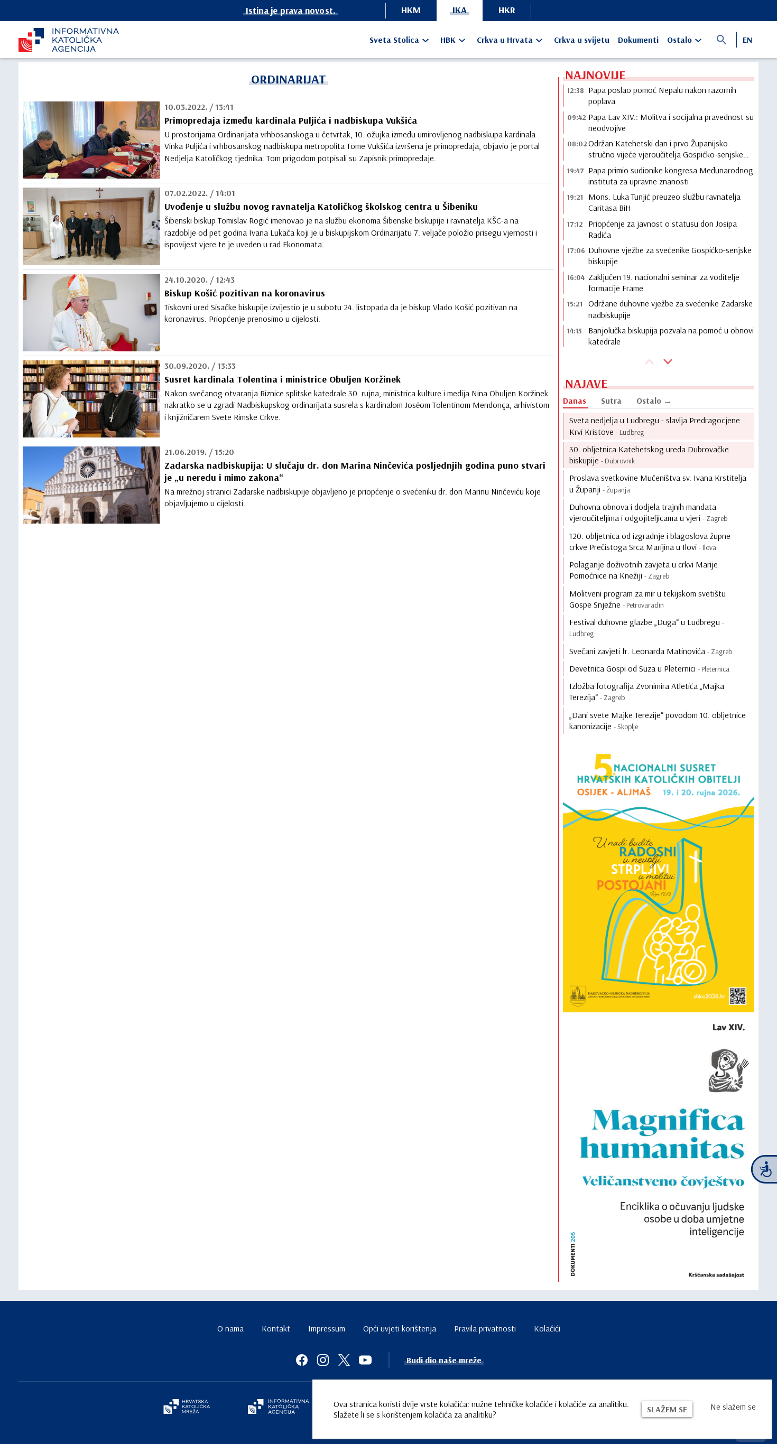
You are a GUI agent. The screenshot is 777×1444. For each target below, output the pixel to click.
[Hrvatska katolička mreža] (186, 1407)
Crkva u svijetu (581, 39)
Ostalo (679, 39)
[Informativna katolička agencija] (278, 1407)
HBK (448, 39)
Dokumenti (638, 39)
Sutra (611, 400)
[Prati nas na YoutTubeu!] (365, 1360)
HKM (411, 10)
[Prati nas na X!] (344, 1360)
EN (747, 39)
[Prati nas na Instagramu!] (323, 1360)
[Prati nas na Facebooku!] (301, 1360)
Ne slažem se (733, 1406)
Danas (574, 400)
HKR (506, 10)
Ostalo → (654, 400)
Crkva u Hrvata (505, 39)
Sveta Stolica (394, 39)
